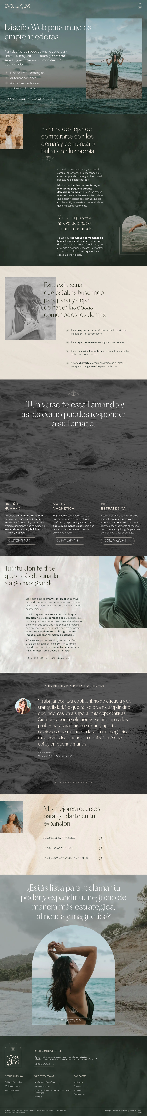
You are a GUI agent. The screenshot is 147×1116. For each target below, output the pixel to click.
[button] (5, 737)
